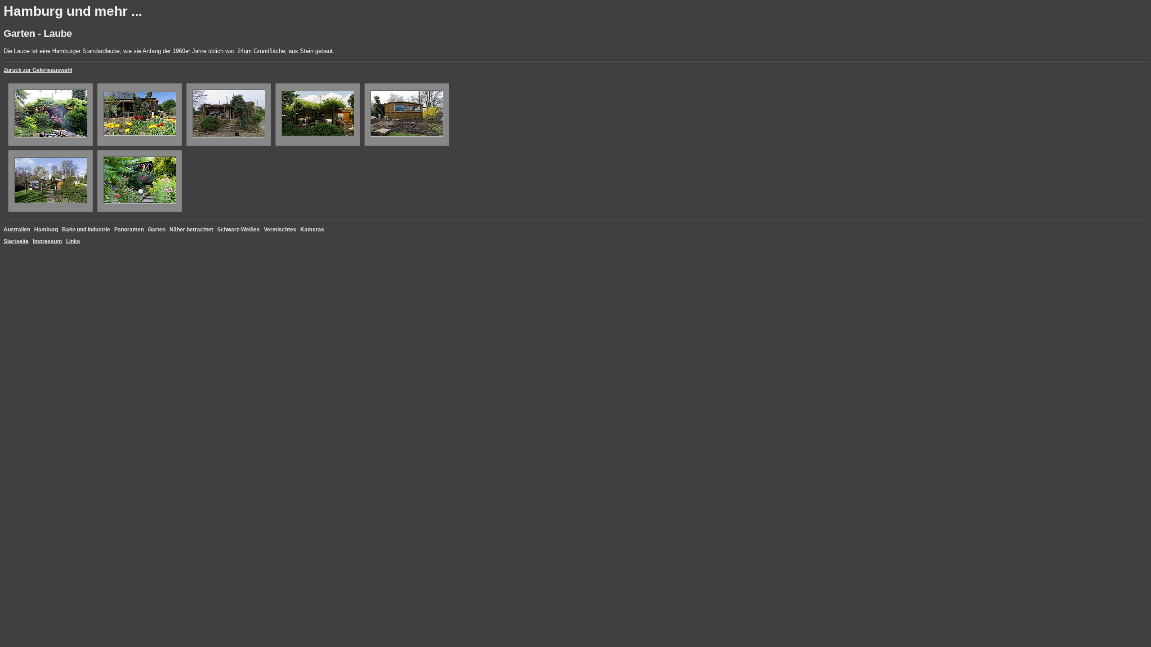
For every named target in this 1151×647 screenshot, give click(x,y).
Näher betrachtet (191, 229)
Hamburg (46, 229)
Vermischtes (280, 229)
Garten (156, 229)
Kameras (312, 229)
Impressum (47, 241)
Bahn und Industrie (86, 229)
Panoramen (129, 229)
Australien (17, 229)
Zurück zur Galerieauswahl (38, 70)
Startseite (16, 241)
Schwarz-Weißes (238, 229)
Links (73, 241)
